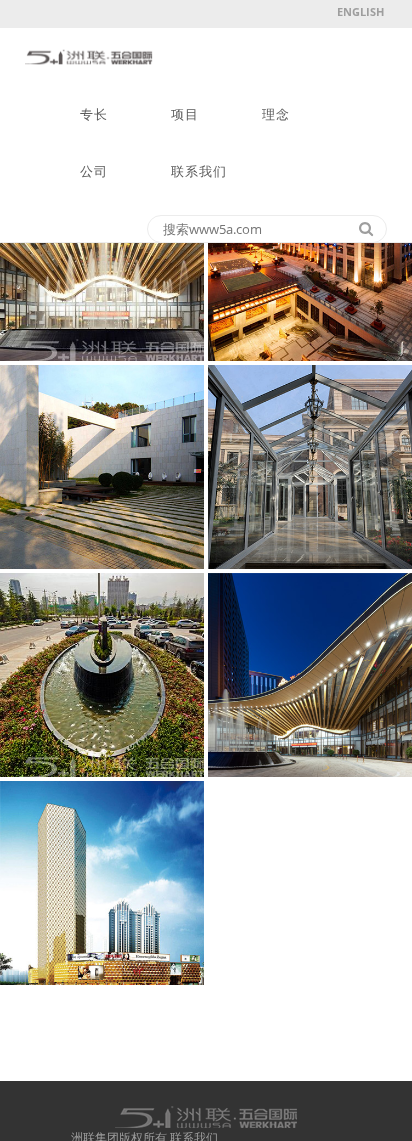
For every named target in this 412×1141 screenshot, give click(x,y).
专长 (94, 114)
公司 (94, 171)
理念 (276, 114)
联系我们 (199, 171)
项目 (185, 114)
